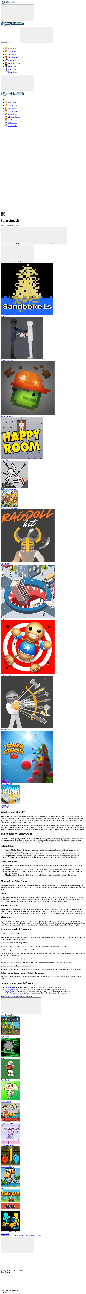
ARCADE (29, 996)
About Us (4, 1236)
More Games (5, 807)
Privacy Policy (25, 1236)
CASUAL (21, 996)
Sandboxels (9, 987)
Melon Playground (11, 993)
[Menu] (17, 12)
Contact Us (16, 1236)
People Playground (11, 989)
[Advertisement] (43, 143)
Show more (5, 1013)
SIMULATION (6, 996)
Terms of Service (35, 1236)
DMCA (9, 1236)
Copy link (4, 1292)
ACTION (15, 996)
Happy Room (9, 991)
